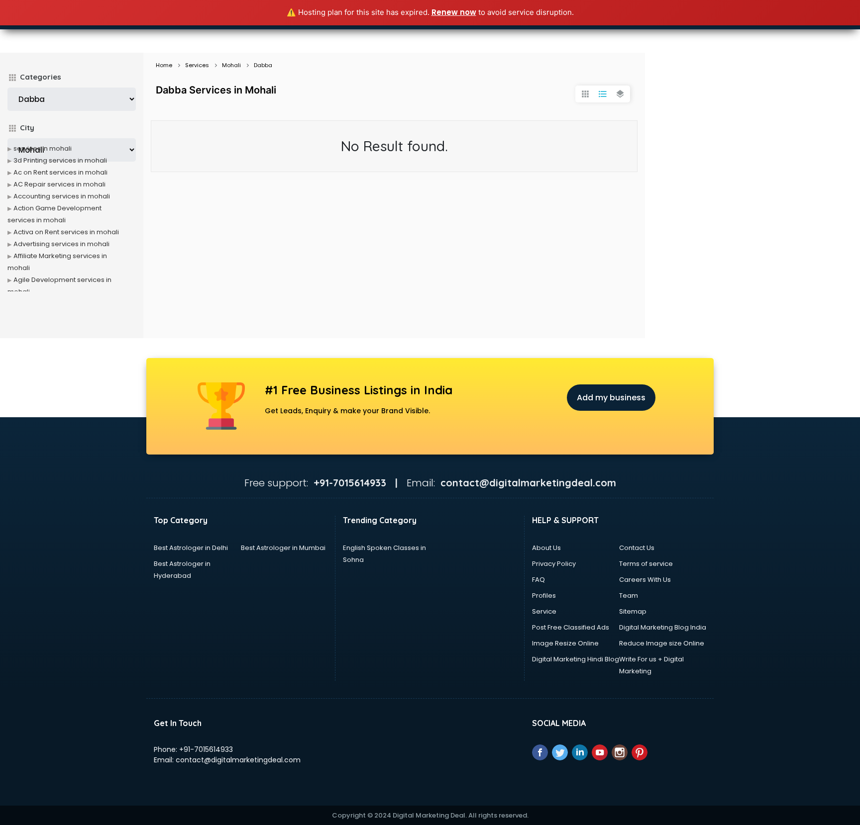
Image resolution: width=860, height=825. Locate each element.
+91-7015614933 (206, 749)
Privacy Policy (554, 563)
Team (628, 595)
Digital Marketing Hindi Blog (575, 659)
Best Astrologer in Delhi (191, 547)
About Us (546, 547)
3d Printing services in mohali (60, 160)
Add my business (611, 397)
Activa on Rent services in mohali (66, 232)
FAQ (538, 579)
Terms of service (646, 563)
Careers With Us (645, 579)
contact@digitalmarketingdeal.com (238, 760)
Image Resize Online (565, 643)
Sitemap (632, 611)
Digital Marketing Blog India (662, 627)
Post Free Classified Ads (570, 627)
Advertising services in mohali (61, 244)
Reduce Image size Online (661, 643)
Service (544, 611)
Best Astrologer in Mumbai (283, 547)
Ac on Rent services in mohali (60, 172)
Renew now (453, 12)
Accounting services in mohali (61, 196)
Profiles (544, 595)
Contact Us (636, 547)
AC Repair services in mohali (59, 184)
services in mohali (42, 148)
